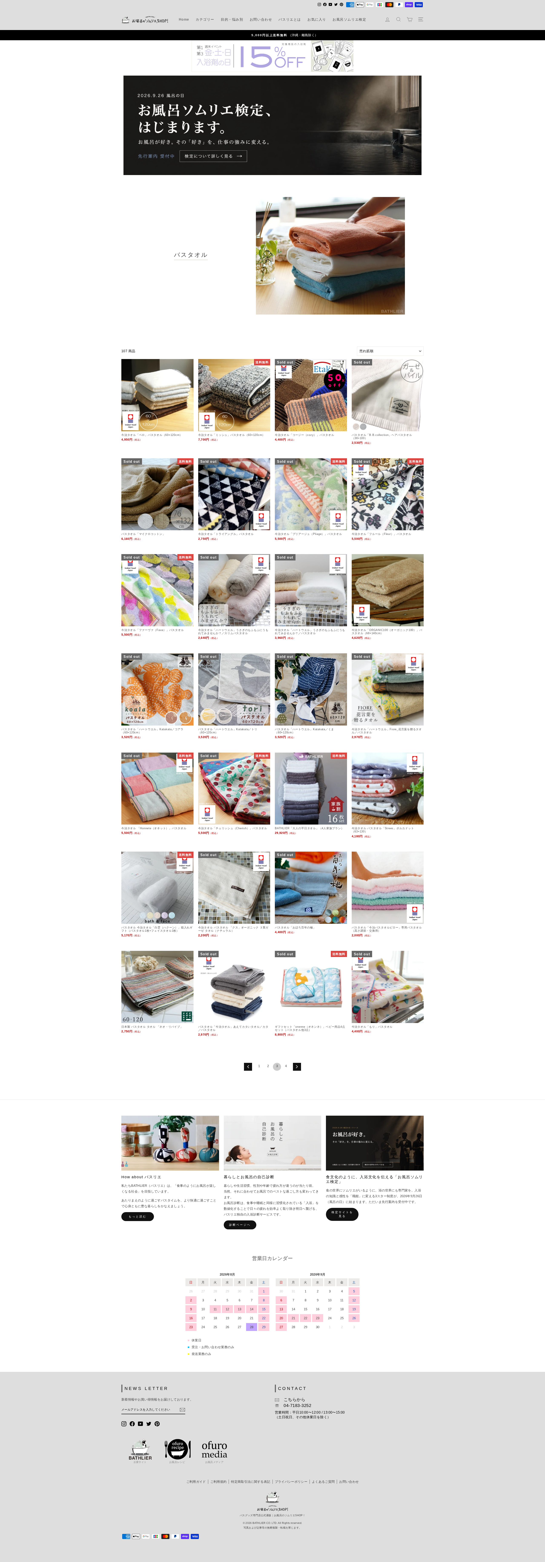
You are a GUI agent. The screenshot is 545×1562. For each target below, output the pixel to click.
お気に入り (316, 19)
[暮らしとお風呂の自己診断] (272, 1143)
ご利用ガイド (196, 1481)
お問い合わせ (261, 19)
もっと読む (138, 1216)
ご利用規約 (218, 1481)
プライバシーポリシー (291, 1481)
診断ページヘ (240, 1224)
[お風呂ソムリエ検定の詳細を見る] (272, 125)
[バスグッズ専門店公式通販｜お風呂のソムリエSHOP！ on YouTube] (140, 1423)
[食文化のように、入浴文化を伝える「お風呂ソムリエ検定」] (375, 1143)
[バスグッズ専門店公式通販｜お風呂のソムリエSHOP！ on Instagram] (123, 1423)
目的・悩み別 (232, 19)
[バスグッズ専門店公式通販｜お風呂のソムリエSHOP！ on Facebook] (132, 1423)
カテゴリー (205, 19)
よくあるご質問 (323, 1481)
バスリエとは (289, 19)
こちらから (292, 1399)
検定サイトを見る (342, 1214)
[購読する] (182, 1409)
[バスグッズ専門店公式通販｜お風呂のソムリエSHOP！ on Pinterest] (157, 1423)
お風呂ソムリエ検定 (349, 19)
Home (184, 19)
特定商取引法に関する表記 (250, 1481)
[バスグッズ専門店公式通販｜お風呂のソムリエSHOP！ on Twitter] (148, 1423)
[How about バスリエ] (170, 1143)
